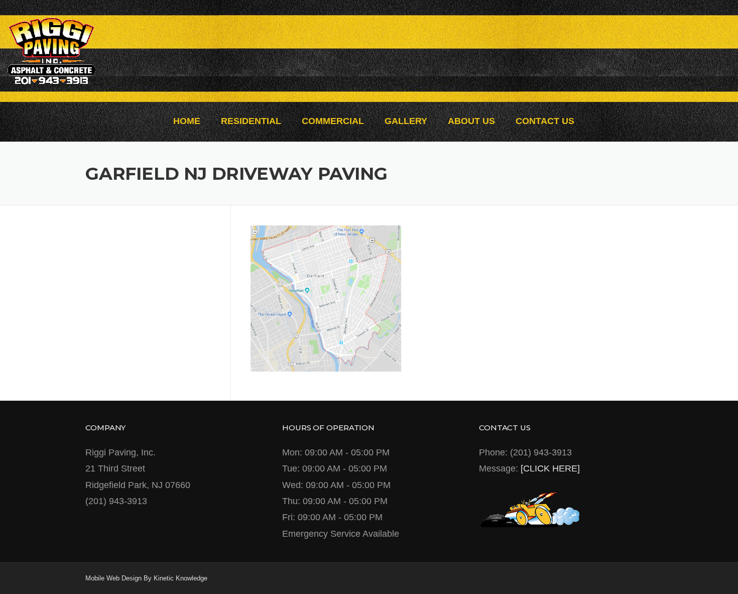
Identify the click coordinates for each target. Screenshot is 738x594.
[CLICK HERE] (550, 468)
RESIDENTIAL (251, 121)
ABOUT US (471, 121)
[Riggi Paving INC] (51, 50)
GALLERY (406, 121)
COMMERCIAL (333, 121)
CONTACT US (545, 121)
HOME (186, 121)
